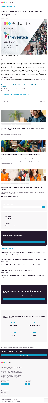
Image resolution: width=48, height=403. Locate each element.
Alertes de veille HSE (9, 221)
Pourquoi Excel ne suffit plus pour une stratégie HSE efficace (16, 270)
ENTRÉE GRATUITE (36, 79)
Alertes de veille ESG (9, 218)
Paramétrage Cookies (5, 394)
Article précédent (6, 101)
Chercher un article (8, 204)
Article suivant (42, 101)
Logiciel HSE (7, 223)
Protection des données (5, 390)
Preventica (23, 61)
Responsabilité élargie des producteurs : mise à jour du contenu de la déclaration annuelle (23, 259)
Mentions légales (4, 392)
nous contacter (25, 64)
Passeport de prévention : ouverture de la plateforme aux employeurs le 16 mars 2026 (22, 275)
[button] (45, 400)
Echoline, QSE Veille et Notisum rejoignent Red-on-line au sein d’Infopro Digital (21, 264)
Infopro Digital (14, 399)
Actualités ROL (8, 216)
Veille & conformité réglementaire (12, 225)
